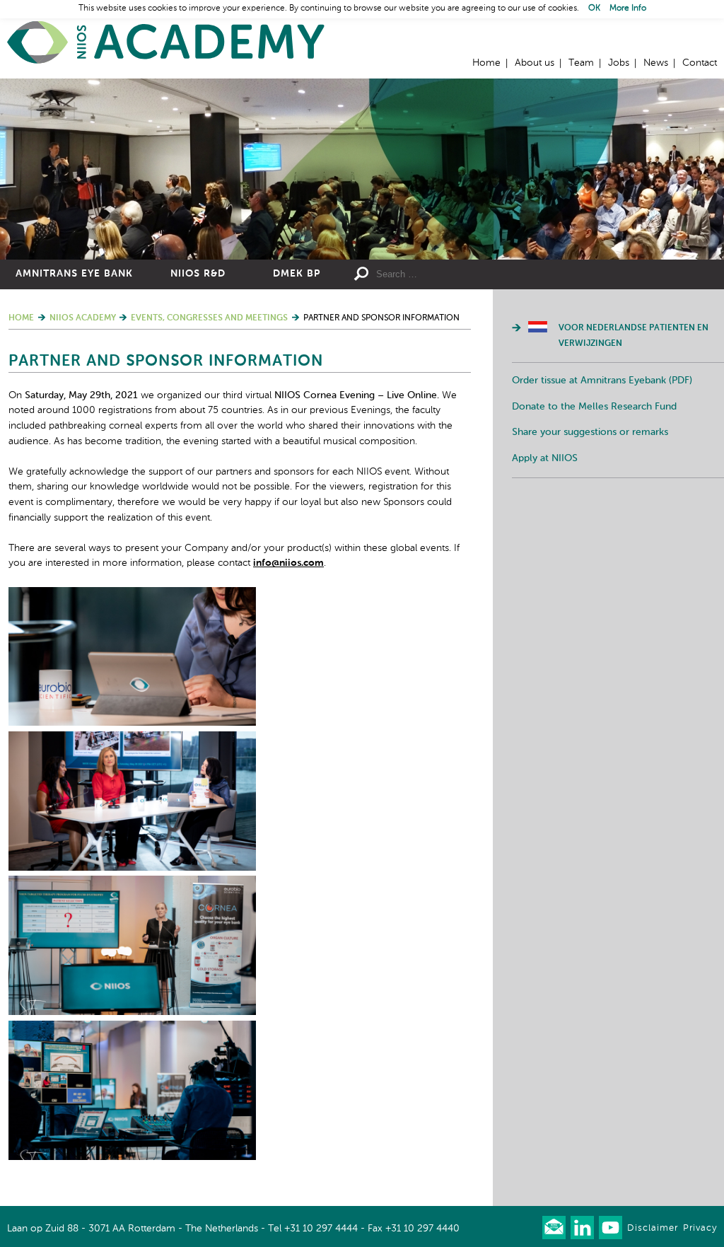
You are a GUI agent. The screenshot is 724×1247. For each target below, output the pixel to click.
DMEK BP (296, 274)
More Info (627, 8)
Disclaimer (652, 1228)
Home (166, 43)
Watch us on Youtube (610, 1227)
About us (534, 63)
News (655, 63)
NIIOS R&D (198, 274)
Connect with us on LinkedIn (582, 1227)
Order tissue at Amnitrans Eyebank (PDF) (602, 380)
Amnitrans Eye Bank (74, 274)
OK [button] (594, 8)
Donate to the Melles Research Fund (594, 407)
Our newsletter (554, 1227)
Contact (699, 63)
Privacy (700, 1228)
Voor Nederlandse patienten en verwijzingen (633, 336)
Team (581, 63)
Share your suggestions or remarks (590, 432)
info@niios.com (288, 563)
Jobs (618, 63)
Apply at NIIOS (545, 458)
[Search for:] (461, 274)
